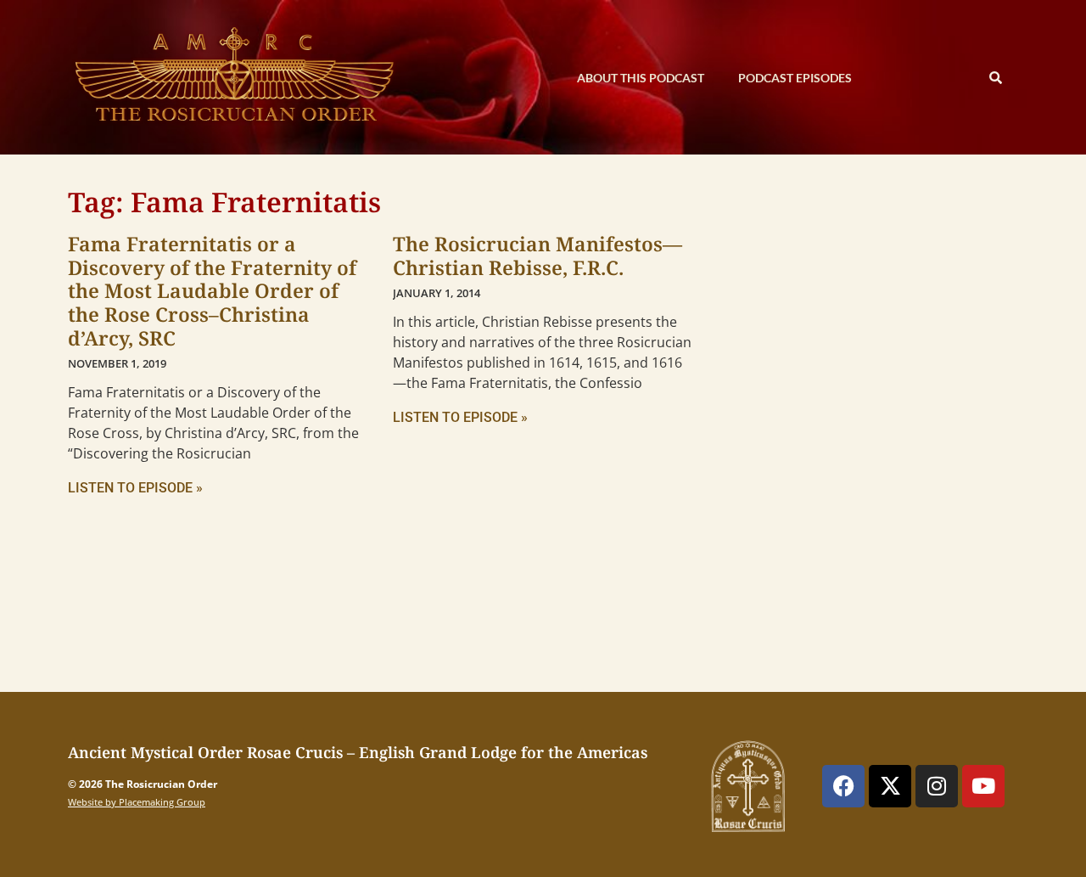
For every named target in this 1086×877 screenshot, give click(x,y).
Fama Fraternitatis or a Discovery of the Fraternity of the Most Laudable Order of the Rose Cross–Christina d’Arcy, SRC (212, 290)
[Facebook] (843, 786)
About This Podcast (640, 77)
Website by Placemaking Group (136, 801)
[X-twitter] (890, 786)
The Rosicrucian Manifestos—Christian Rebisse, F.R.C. (537, 255)
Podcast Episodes (795, 77)
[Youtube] (983, 786)
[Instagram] (936, 786)
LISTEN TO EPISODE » (135, 488)
